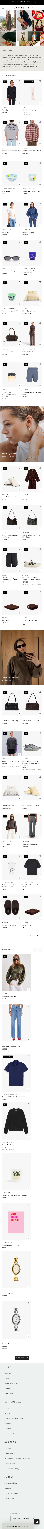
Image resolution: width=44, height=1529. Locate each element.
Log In (7, 1408)
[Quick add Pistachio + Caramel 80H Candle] (28, 1188)
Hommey (25, 308)
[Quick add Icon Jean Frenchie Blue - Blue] (28, 1039)
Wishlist (8, 1413)
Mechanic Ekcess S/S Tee (11, 150)
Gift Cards (9, 1393)
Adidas (25, 389)
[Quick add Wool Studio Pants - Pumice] (40, 837)
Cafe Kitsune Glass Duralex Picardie (9, 885)
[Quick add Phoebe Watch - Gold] (28, 1286)
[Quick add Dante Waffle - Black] (28, 1137)
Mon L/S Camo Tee (9, 996)
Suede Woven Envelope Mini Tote (10, 536)
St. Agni (5, 532)
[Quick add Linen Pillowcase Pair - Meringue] (19, 489)
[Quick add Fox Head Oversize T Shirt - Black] (40, 877)
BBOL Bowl (6, 191)
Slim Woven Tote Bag (10, 720)
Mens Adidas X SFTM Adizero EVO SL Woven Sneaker (31, 763)
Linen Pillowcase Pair (10, 497)
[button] (32, 8)
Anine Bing (26, 229)
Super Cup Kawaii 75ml (31, 191)
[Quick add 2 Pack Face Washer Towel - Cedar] (40, 613)
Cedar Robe (27, 497)
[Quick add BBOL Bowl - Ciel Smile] (19, 184)
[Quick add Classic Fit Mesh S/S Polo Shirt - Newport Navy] (28, 1089)
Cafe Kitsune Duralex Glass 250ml (30, 271)
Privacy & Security (12, 1468)
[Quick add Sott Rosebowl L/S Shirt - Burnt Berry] (40, 143)
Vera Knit (5, 110)
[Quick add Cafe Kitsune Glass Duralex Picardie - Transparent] (19, 877)
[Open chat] (36, 1521)
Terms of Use (10, 1463)
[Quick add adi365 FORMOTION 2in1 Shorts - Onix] (40, 385)
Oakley (4, 268)
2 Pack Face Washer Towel (30, 621)
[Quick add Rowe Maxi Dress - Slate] (40, 344)
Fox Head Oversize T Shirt (30, 885)
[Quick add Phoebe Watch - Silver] (28, 1336)
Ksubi (4, 148)
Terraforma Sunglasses (11, 270)
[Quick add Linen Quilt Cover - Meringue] (19, 798)
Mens (7, 1378)
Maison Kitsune (28, 268)
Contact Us (9, 1433)
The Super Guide (11, 1493)
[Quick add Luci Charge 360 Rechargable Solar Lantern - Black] (19, 385)
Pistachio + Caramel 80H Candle (14, 1195)
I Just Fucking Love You (11, 1245)
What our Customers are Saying (17, 1458)
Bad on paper (7, 1242)
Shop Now (20, 1357)
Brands (7, 1388)
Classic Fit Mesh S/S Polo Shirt (13, 1097)
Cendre (4, 1290)
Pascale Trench (28, 232)
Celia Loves (6, 1192)
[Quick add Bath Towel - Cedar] (40, 918)
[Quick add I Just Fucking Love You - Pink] (28, 1238)
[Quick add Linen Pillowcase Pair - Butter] (40, 798)
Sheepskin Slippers (9, 925)
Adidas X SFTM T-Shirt (10, 761)
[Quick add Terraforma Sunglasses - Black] (19, 263)
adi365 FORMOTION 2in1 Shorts (31, 393)
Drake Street (7, 1142)
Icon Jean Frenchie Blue (11, 1046)
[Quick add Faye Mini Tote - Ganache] (19, 344)
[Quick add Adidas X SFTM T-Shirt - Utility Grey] (19, 754)
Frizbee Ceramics (9, 189)
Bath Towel (26, 925)
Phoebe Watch (7, 1293)
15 (31, 935)
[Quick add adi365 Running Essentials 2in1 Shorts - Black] (19, 570)
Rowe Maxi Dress (28, 351)
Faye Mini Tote (7, 351)
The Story (8, 1448)
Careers (8, 1488)
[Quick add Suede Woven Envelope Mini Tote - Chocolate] (19, 528)
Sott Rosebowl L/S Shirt (31, 150)
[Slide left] (35, 950)
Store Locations (11, 1453)
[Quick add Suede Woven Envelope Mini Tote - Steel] (40, 528)
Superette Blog (11, 1483)
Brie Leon (5, 349)
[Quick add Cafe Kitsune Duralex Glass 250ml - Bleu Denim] (40, 263)
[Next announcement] (39, 2)
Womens (8, 1373)
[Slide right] (40, 950)
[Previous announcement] (4, 2)
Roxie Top (5, 232)
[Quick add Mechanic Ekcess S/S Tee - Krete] (19, 143)
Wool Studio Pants (29, 844)
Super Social (9, 1498)
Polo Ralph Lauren (9, 1094)
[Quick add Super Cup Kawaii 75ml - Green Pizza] (19, 304)
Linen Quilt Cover (29, 311)
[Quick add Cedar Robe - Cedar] (40, 489)
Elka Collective (8, 229)
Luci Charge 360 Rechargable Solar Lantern (9, 394)
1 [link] (6, 935)
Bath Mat (5, 620)
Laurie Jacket (7, 844)
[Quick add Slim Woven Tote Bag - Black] (19, 713)
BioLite (4, 389)
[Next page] (37, 935)
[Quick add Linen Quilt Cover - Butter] (40, 304)
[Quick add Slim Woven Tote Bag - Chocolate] (40, 713)
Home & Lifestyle (12, 1383)
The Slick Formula (29, 110)
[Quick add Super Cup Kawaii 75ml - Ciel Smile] (40, 184)
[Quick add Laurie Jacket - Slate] (19, 837)
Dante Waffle (7, 1145)
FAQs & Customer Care (14, 1418)
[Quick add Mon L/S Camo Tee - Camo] (28, 989)
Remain (5, 107)
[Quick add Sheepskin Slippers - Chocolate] (19, 918)
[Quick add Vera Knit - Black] (19, 103)
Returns (8, 1428)
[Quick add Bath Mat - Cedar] (19, 613)
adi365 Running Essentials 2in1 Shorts (10, 578)
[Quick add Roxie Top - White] (19, 225)
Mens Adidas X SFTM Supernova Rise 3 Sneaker (32, 578)
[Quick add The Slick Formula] (40, 103)
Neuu (24, 107)
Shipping (8, 1423)
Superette (5, 993)
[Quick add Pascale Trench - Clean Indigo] (40, 225)
